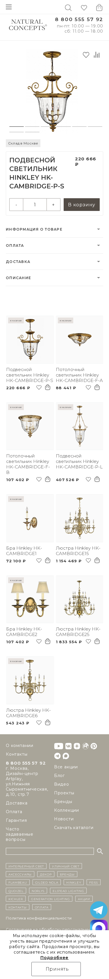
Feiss (93, 882)
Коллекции (66, 810)
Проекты (64, 793)
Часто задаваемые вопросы (19, 834)
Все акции (66, 767)
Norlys (38, 890)
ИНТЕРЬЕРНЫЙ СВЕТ (26, 866)
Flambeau (17, 882)
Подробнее (54, 957)
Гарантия (16, 820)
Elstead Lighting (68, 890)
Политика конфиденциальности (39, 918)
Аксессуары (20, 874)
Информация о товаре (34, 229)
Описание (18, 278)
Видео (61, 784)
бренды (67, 874)
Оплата (15, 245)
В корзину (81, 204)
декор (46, 874)
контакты (17, 907)
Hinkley (73, 882)
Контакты (16, 754)
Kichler (15, 898)
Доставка (18, 261)
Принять (57, 969)
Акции (84, 898)
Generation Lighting (50, 898)
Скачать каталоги (74, 827)
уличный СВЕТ (65, 866)
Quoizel (16, 890)
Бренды (63, 801)
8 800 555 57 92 (79, 19)
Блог (59, 775)
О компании (19, 745)
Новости (64, 819)
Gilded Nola (46, 882)
